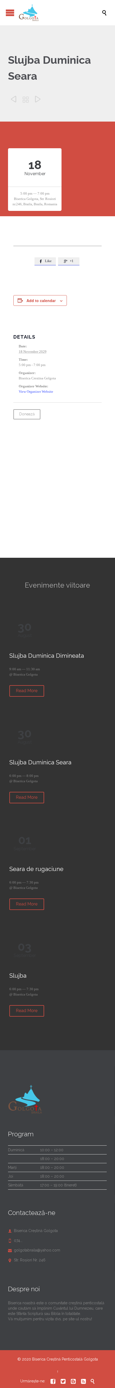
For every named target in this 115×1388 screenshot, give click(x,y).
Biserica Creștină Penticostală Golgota (65, 1359)
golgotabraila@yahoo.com (34, 1250)
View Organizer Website (36, 392)
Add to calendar (41, 300)
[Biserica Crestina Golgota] (60, 12)
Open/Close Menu (10, 12)
